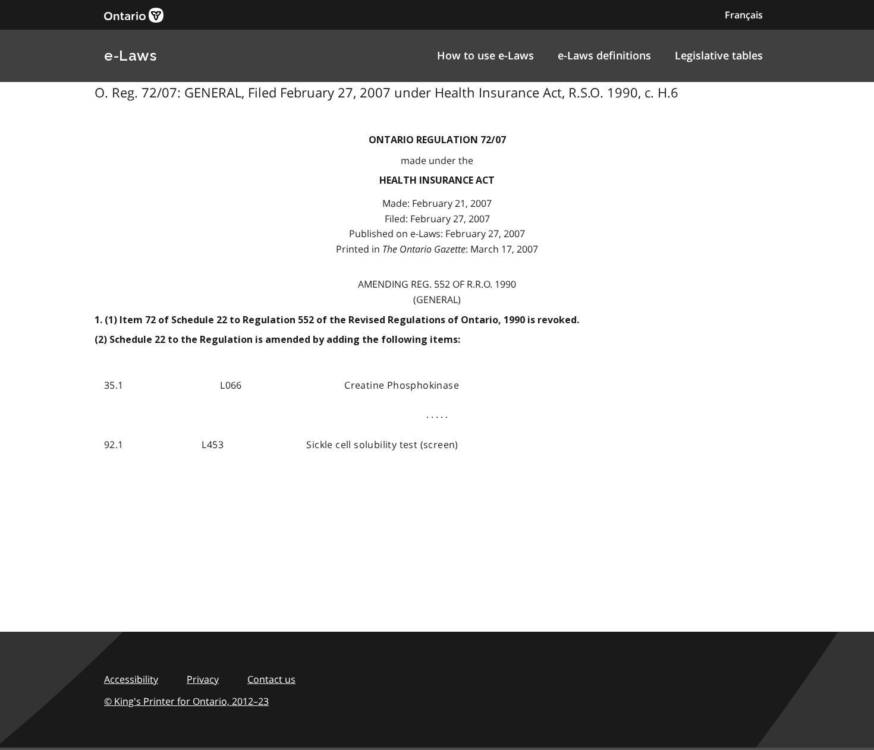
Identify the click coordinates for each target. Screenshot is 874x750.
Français (744, 14)
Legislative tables (719, 55)
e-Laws (130, 55)
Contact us (271, 679)
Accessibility (131, 679)
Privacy (203, 679)
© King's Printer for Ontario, (186, 701)
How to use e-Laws (485, 55)
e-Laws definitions (604, 55)
